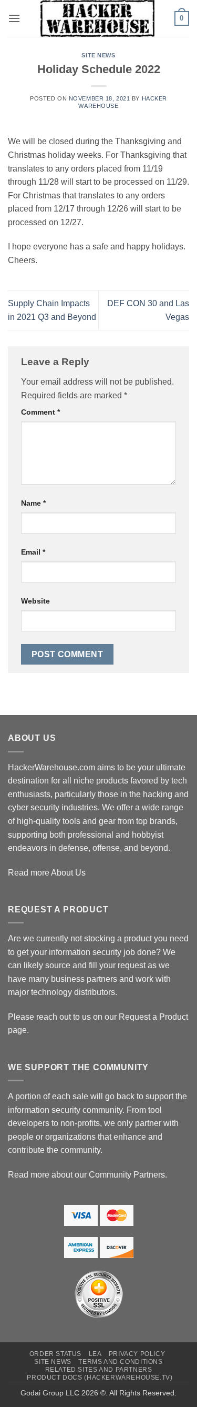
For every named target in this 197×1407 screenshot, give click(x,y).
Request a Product (153, 1016)
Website (35, 601)
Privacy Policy (137, 1354)
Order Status (55, 1354)
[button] (14, 18)
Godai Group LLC (49, 1393)
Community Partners (127, 1174)
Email (33, 552)
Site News (98, 55)
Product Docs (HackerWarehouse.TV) (99, 1377)
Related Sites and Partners (98, 1369)
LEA (95, 1354)
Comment (40, 412)
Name (33, 503)
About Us (68, 872)
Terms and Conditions (120, 1361)
